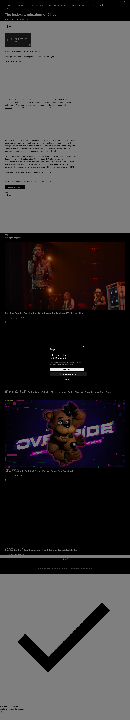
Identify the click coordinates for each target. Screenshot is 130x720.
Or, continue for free (66, 379)
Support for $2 (67, 369)
